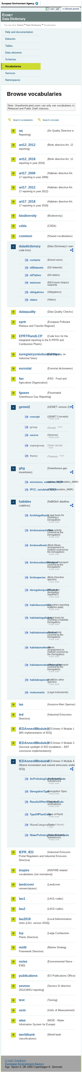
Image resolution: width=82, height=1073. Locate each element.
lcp (21, 933)
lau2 (22, 909)
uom (22, 1010)
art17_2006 (27, 173)
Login (51, 9)
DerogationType (38, 791)
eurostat (25, 368)
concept (35, 416)
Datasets (10, 38)
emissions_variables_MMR (38, 482)
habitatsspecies (38, 679)
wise (22, 1020)
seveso (24, 986)
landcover (26, 884)
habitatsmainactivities (38, 632)
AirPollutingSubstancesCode (38, 778)
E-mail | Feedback (15, 1060)
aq (21, 130)
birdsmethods (38, 545)
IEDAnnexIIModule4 (33, 761)
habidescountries (38, 604)
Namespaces (12, 79)
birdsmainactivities (38, 530)
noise (23, 961)
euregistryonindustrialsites (33, 354)
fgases (24, 392)
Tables (9, 45)
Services (10, 73)
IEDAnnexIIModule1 (33, 728)
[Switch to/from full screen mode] (58, 9)
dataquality (27, 311)
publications (28, 975)
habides (25, 501)
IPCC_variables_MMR (38, 489)
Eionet (20, 25)
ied (21, 714)
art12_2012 (27, 145)
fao (21, 378)
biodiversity (28, 215)
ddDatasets (36, 267)
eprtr (22, 322)
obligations (37, 292)
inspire (24, 870)
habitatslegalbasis (38, 617)
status (33, 299)
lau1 (22, 898)
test (21, 1000)
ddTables (35, 275)
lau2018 (25, 919)
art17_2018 (27, 201)
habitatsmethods (38, 647)
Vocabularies (13, 66)
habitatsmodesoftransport (38, 664)
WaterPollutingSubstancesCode (38, 835)
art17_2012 (27, 187)
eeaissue (35, 282)
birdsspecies (38, 577)
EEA (21, 3)
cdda (22, 226)
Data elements (13, 52)
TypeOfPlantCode (38, 814)
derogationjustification (38, 590)
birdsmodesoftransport (38, 562)
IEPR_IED (26, 852)
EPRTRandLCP (30, 336)
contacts (35, 260)
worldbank (27, 1034)
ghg (22, 468)
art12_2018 (27, 159)
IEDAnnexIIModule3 (33, 743)
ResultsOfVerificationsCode (38, 801)
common (25, 236)
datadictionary (30, 246)
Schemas (10, 59)
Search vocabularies (23, 120)
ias (21, 704)
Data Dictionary (33, 25)
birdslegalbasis (38, 515)
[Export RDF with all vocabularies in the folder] (71, 250)
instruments (37, 692)
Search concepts (51, 120)
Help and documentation (19, 32)
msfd (22, 947)
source (34, 435)
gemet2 (24, 407)
